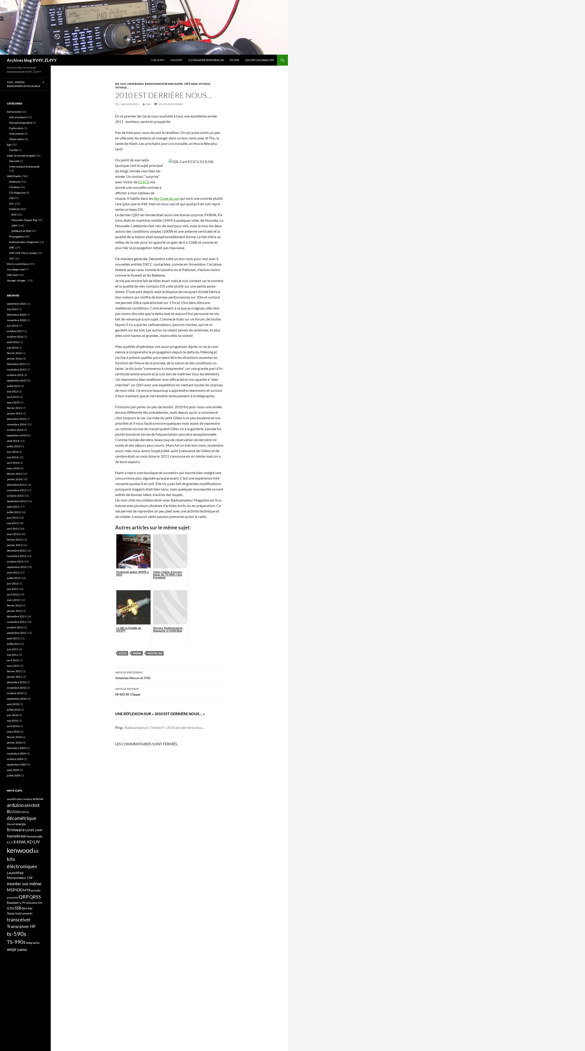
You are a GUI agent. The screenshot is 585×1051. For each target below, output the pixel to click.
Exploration (16, 128)
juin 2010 (12, 715)
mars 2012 (13, 600)
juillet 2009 (13, 775)
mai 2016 (12, 347)
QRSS (35, 896)
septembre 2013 (17, 501)
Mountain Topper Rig (24, 220)
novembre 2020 (16, 320)
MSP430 (14, 889)
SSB (18, 908)
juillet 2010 (13, 709)
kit (36, 851)
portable (35, 890)
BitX (14, 214)
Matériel (14, 209)
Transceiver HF (21, 926)
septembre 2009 (17, 764)
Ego (123, 83)
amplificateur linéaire (19, 799)
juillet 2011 (13, 644)
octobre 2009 (15, 759)
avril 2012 (13, 594)
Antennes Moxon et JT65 (133, 675)
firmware (16, 829)
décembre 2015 (16, 364)
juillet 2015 (13, 386)
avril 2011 (13, 660)
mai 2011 (12, 654)
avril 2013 (13, 528)
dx (28, 812)
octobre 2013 (15, 495)
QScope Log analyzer (259, 60)
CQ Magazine (17, 192)
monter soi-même (24, 883)
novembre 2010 (16, 687)
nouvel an (155, 653)
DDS (18, 812)
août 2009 (13, 770)
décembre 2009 (16, 748)
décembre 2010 (16, 682)
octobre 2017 (15, 331)
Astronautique (18, 117)
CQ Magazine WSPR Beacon (206, 60)
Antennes (15, 181)
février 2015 (14, 408)
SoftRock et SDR (21, 231)
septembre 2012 (17, 567)
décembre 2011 (16, 616)
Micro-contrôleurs (18, 264)
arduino (15, 805)
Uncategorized (16, 269)
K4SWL (20, 842)
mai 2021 (12, 309)
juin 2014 (12, 451)
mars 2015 (13, 402)
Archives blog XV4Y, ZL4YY (32, 60)
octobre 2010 (15, 693)
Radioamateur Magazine (164, 83)
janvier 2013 (14, 545)
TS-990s (16, 942)
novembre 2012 (16, 556)
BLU (10, 811)
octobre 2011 (15, 627)
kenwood (20, 850)
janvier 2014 (14, 479)
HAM (38, 830)
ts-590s (16, 933)
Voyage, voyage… (17, 280)
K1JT (10, 842)
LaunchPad (15, 873)
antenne (38, 799)
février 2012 (14, 605)
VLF (11, 258)
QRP (14, 225)
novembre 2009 (16, 753)
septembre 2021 (17, 303)
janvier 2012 (14, 611)
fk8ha (137, 653)
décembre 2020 (16, 314)
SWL (12, 247)
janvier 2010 (14, 742)
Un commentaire (170, 104)
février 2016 (14, 353)
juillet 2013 (13, 512)
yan (148, 104)
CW (11, 198)
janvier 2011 (14, 676)
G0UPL (30, 830)
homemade (34, 836)
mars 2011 (13, 665)
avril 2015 (13, 397)
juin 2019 (12, 325)
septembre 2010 (17, 698)
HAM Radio (136, 83)
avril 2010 (13, 726)
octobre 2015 (15, 375)
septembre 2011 (17, 633)
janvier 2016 (14, 358)
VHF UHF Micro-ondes (23, 253)
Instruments (16, 133)
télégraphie (33, 942)
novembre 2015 (16, 369)
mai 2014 (12, 457)
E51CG (143, 182)
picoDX (234, 60)
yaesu (22, 949)
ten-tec (27, 908)
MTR (27, 890)
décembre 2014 (16, 419)
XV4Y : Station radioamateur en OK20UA (23, 84)
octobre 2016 (15, 336)
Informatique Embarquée (24, 166)
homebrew (16, 835)
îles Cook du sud (166, 198)
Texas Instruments (19, 913)
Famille (13, 150)
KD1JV (33, 841)
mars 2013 (13, 534)
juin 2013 (12, 517)
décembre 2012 (16, 550)
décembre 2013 (16, 484)
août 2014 (13, 441)
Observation (16, 139)
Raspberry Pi (16, 902)
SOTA (10, 908)
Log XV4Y (176, 60)
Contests (14, 187)
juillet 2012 (13, 578)
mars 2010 (13, 731)
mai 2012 (12, 589)
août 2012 (13, 572)
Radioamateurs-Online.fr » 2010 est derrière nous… (165, 727)
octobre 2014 (15, 430)
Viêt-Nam (190, 83)
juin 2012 (12, 583)
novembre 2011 (16, 622)
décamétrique (21, 818)
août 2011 (13, 638)
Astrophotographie (20, 122)
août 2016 (13, 342)
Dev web (14, 161)
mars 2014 (13, 468)
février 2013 (14, 539)
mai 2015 (12, 391)
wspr (12, 949)
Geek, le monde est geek (21, 155)
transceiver (19, 919)
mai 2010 (12, 720)
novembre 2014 (16, 424)
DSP (23, 812)
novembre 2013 (16, 490)
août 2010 (13, 704)
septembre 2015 (17, 380)
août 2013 (13, 506)
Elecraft (11, 824)
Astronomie (14, 111)
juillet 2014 (13, 446)
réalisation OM (34, 902)
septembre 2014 (17, 435)
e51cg (123, 653)
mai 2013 (12, 523)
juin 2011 (12, 649)
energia (21, 824)
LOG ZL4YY (158, 60)
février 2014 (14, 473)
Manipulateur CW (19, 878)
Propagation (16, 236)
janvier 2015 (14, 413)
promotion (12, 897)
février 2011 (14, 671)
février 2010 (14, 737)
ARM (28, 805)
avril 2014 (13, 462)
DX (117, 83)
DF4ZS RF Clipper (128, 691)
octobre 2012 (15, 561)
